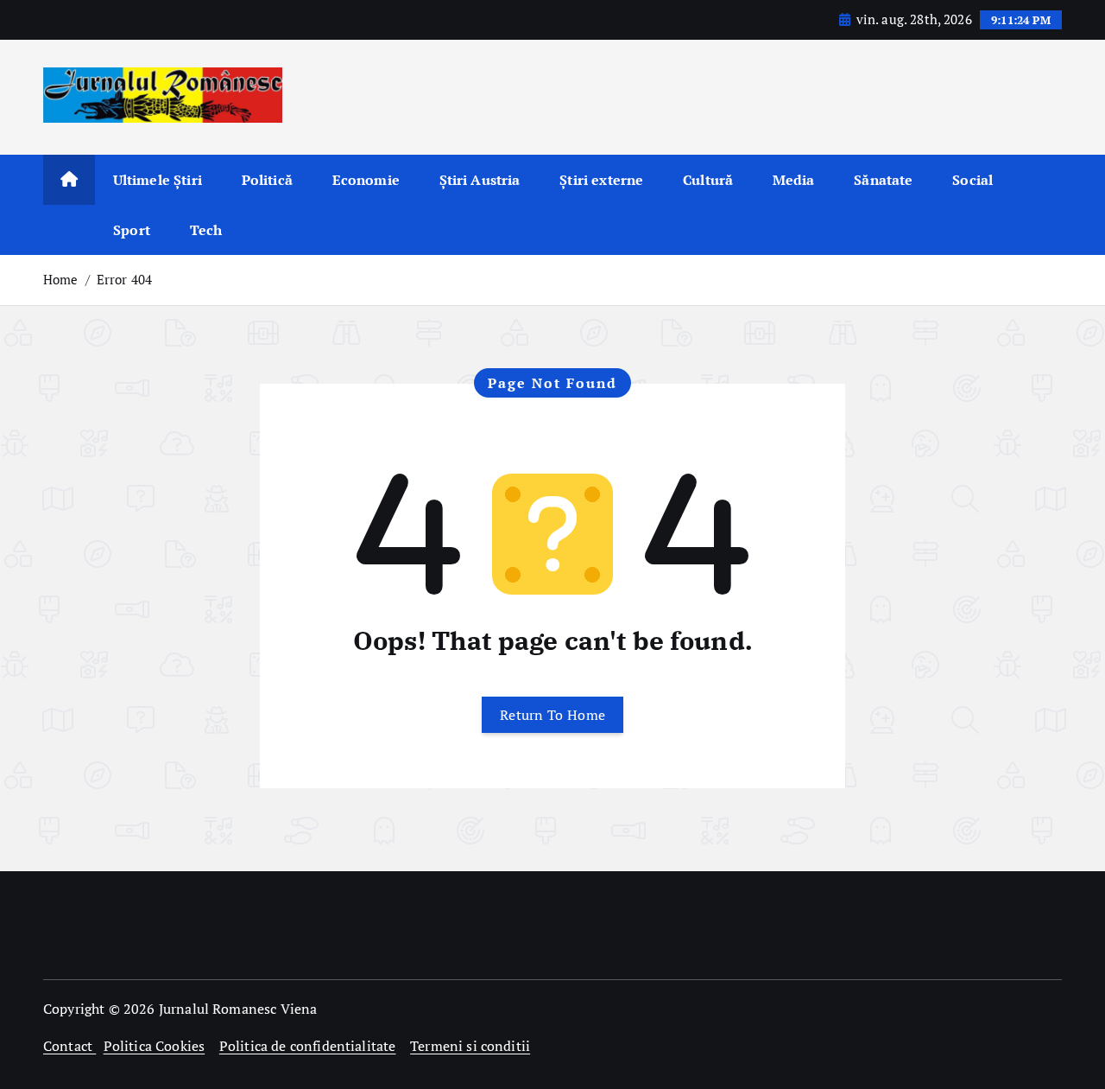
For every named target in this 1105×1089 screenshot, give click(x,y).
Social (972, 179)
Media (794, 179)
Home (61, 279)
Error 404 (124, 279)
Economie (366, 179)
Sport (131, 229)
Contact (69, 1045)
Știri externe (601, 179)
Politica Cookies (154, 1045)
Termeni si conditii (470, 1045)
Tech (206, 229)
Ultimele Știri (157, 179)
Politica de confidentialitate (307, 1045)
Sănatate (883, 179)
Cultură (708, 179)
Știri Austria (480, 179)
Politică (267, 179)
